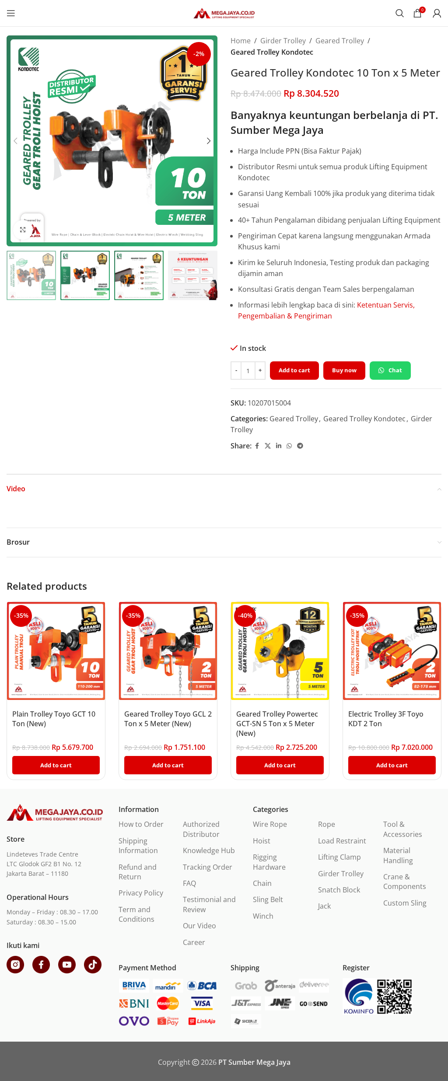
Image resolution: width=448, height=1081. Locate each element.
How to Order (141, 824)
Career (194, 942)
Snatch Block (339, 890)
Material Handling (398, 855)
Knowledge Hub (209, 850)
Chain (262, 883)
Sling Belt (268, 899)
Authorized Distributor (201, 829)
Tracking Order (207, 867)
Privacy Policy (141, 893)
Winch (263, 916)
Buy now (344, 370)
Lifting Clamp (339, 857)
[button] (15, 141)
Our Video (199, 926)
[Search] (400, 13)
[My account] (437, 13)
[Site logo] (224, 12)
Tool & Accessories (402, 829)
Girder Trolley (283, 40)
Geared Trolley (339, 40)
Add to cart (294, 370)
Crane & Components (404, 881)
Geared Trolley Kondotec (272, 52)
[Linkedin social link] (278, 446)
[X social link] (267, 446)
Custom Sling (405, 903)
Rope (326, 824)
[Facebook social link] (257, 446)
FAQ (189, 883)
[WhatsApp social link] (289, 446)
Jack (324, 906)
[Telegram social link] (300, 446)
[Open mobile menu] (11, 13)
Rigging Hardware (269, 861)
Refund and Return (138, 872)
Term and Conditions (136, 914)
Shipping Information (138, 845)
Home (241, 40)
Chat (395, 370)
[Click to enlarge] (23, 230)
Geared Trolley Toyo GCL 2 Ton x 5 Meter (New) (168, 718)
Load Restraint (342, 841)
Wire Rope (270, 824)
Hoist (261, 841)
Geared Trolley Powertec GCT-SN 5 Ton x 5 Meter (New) (277, 723)
